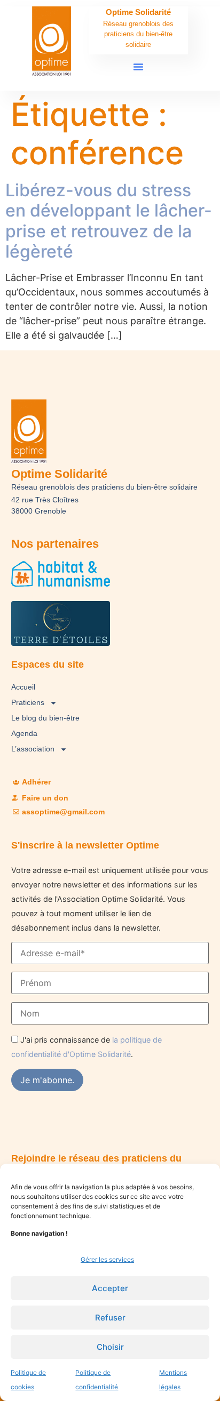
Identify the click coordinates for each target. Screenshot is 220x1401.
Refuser (110, 1317)
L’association (32, 748)
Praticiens (27, 702)
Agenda (24, 733)
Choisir (110, 1347)
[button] (138, 67)
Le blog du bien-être (45, 718)
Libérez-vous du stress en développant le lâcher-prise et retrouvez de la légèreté (108, 221)
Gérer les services (107, 1259)
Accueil (23, 687)
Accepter (110, 1288)
